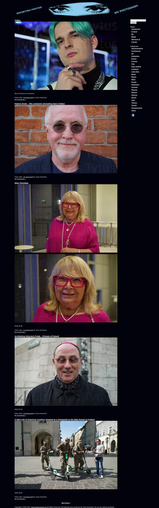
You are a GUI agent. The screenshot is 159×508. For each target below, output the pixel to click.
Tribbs (17, 20)
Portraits (134, 87)
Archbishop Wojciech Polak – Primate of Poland (37, 336)
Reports (134, 90)
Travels (134, 105)
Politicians (135, 84)
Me (132, 34)
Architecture (136, 51)
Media (133, 37)
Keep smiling (136, 66)
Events (134, 59)
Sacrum (134, 92)
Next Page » (66, 503)
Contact (134, 31)
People (134, 82)
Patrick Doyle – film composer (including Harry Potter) (40, 104)
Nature (133, 77)
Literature (135, 69)
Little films (135, 72)
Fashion (134, 61)
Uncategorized (28, 97)
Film (133, 64)
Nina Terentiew (21, 183)
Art (132, 53)
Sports (133, 97)
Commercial (135, 29)
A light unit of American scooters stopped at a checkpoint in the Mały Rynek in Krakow (55, 420)
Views (133, 110)
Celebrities (135, 56)
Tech (133, 100)
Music (133, 74)
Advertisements (137, 48)
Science (134, 95)
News (133, 79)
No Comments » (20, 99)
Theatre (134, 103)
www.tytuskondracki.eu (39, 507)
